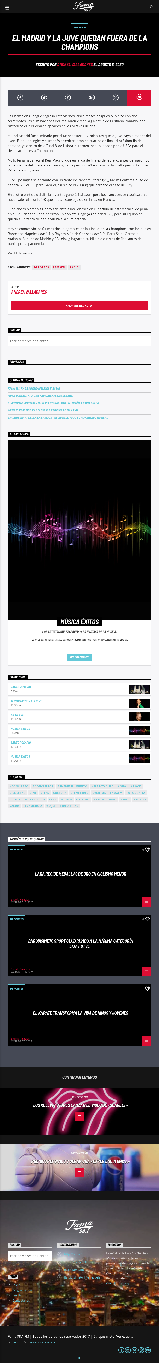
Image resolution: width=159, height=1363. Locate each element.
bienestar (17, 793)
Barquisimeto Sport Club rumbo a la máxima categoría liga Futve (80, 943)
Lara (53, 799)
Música (66, 799)
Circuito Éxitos (116, 1283)
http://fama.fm (74, 1254)
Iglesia (15, 799)
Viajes (51, 806)
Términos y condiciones (42, 1342)
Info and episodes (79, 657)
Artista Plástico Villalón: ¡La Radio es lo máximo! (43, 410)
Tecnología (32, 806)
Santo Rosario (21, 687)
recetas (140, 799)
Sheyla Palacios (20, 899)
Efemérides (79, 793)
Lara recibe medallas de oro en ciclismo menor (80, 873)
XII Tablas (17, 715)
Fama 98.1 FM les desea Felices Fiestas (34, 388)
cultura (59, 793)
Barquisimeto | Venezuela (82, 1277)
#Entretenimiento (72, 786)
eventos (99, 793)
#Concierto (19, 786)
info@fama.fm (74, 1270)
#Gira (122, 786)
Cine (33, 793)
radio (74, 267)
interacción (35, 799)
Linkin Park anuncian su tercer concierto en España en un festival (54, 403)
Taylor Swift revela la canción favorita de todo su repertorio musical (58, 418)
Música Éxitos (20, 728)
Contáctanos (21, 1300)
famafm (59, 267)
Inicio (16, 1285)
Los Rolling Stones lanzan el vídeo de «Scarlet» (80, 1105)
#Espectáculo (103, 786)
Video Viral (69, 806)
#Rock (136, 786)
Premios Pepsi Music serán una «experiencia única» (80, 1161)
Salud (14, 806)
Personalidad (105, 799)
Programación (22, 1290)
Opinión (82, 799)
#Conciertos (43, 786)
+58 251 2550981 (75, 1262)
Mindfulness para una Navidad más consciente (40, 396)
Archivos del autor (79, 305)
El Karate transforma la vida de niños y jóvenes (80, 1013)
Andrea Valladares (75, 64)
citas (45, 793)
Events (17, 1295)
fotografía (135, 793)
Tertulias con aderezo (26, 701)
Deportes (79, 27)
